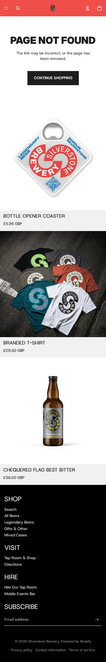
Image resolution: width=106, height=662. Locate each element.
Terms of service (82, 650)
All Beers (11, 515)
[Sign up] (97, 619)
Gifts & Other (15, 528)
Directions (13, 564)
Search (10, 509)
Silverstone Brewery (43, 641)
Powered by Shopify (76, 641)
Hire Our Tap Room (20, 587)
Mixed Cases (15, 534)
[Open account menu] (87, 8)
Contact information (50, 650)
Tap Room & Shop (20, 557)
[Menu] (6, 8)
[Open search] (18, 8)
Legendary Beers (19, 522)
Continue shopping (53, 77)
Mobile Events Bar (19, 593)
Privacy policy (21, 650)
